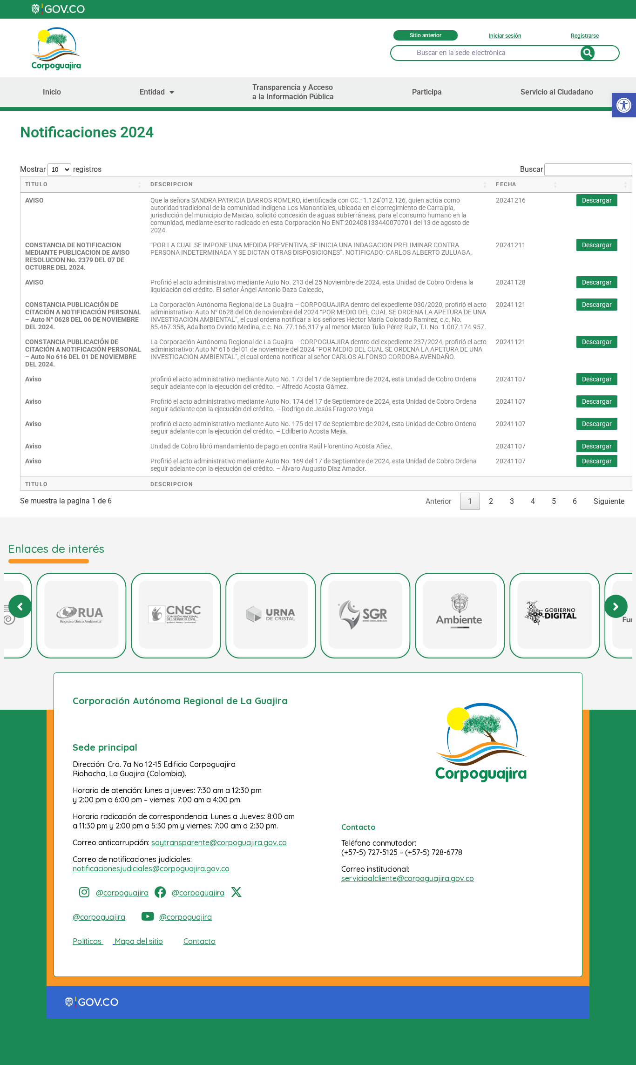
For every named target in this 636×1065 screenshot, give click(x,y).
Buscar (531, 169)
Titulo (36, 184)
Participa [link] (427, 92)
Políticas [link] (87, 941)
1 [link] (470, 501)
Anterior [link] (438, 501)
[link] (58, 9)
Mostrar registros (60, 169)
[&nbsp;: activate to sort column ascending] (597, 184)
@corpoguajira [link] (122, 892)
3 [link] (512, 501)
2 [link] (491, 501)
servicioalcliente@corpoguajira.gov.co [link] (407, 878)
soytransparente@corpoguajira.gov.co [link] (219, 842)
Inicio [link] (52, 92)
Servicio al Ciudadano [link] (557, 92)
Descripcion (171, 184)
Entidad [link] (152, 92)
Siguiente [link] (609, 501)
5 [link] (554, 501)
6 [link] (575, 501)
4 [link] (533, 501)
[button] (616, 606)
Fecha (506, 184)
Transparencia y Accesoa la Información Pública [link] (293, 92)
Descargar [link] (597, 200)
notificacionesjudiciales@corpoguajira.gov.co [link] (151, 868)
